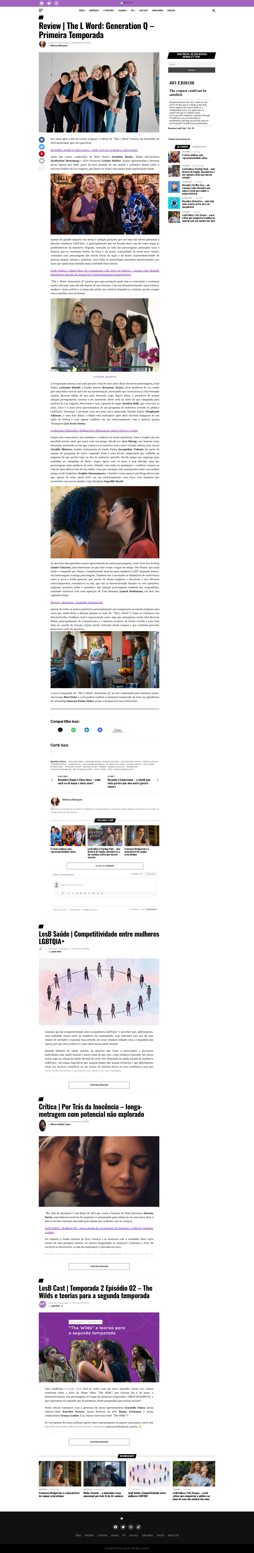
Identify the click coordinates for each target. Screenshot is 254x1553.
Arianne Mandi (93, 762)
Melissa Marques (59, 45)
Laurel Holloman (116, 764)
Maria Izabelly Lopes (61, 1124)
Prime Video (57, 767)
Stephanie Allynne (83, 769)
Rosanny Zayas (73, 767)
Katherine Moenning (94, 764)
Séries (82, 10)
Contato (171, 10)
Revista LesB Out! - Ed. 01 (181, 128)
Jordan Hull (75, 764)
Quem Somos (157, 10)
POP (132, 10)
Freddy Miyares (111, 762)
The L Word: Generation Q (121, 769)
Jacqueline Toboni (131, 762)
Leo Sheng (149, 764)
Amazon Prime (76, 762)
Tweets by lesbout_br (179, 139)
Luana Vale (56, 951)
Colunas (122, 10)
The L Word (100, 769)
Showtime (133, 767)
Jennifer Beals (59, 764)
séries (103, 767)
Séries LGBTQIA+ (117, 767)
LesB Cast (143, 10)
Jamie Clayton (150, 762)
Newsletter (173, 1535)
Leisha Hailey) (135, 764)
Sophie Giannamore (61, 769)
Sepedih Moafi (91, 767)
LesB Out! (55, 1306)
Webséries (93, 10)
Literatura (108, 10)
